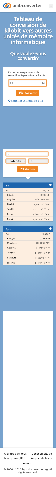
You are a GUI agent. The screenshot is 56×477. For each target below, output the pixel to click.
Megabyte (12, 243)
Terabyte (11, 252)
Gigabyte (11, 247)
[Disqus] (28, 354)
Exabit (10, 219)
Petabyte (11, 257)
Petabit (10, 214)
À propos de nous (15, 453)
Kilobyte (11, 238)
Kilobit (10, 194)
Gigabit (10, 204)
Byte (8, 234)
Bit (7, 190)
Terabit (10, 209)
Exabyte (11, 262)
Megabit (11, 199)
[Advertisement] (28, 127)
